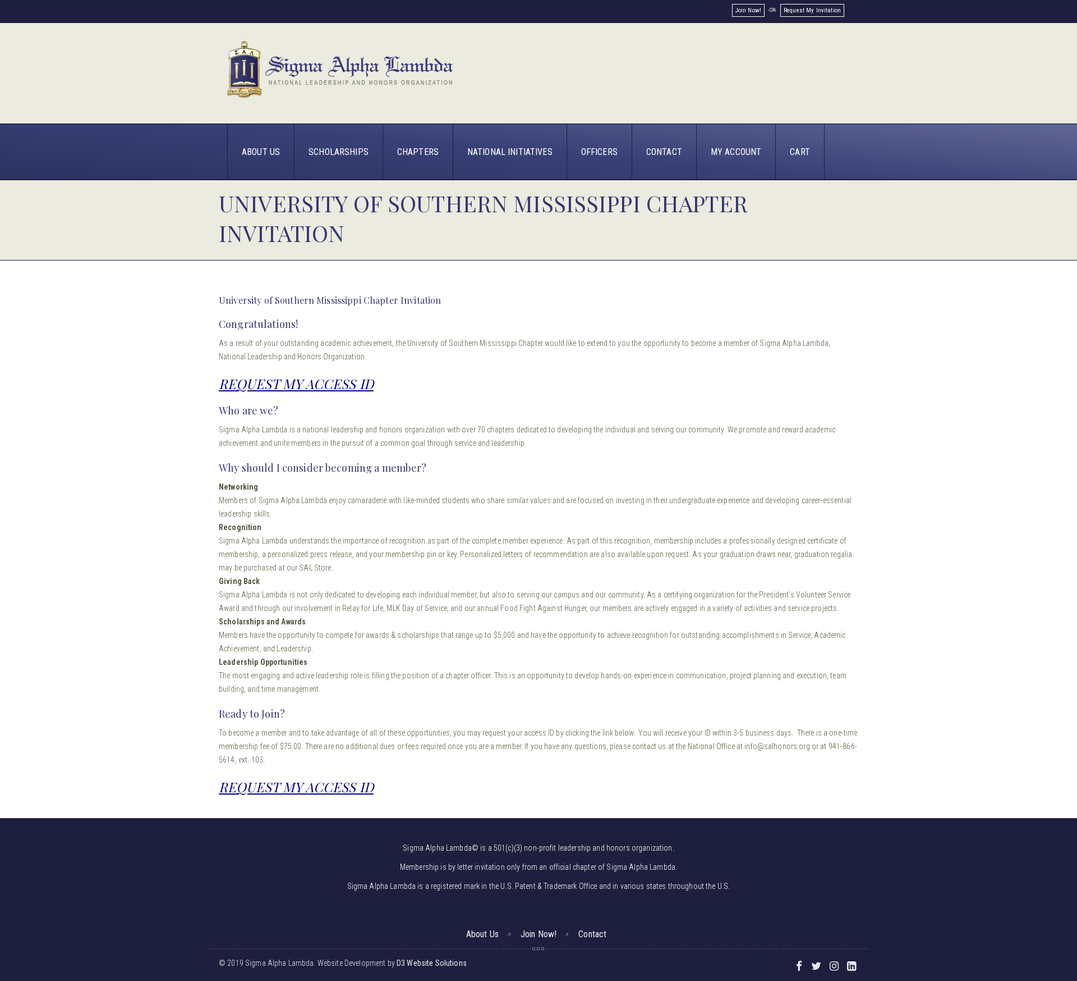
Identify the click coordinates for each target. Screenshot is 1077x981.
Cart (800, 152)
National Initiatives (510, 152)
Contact (664, 152)
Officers (599, 152)
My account (736, 152)
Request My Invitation (812, 10)
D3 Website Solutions (432, 963)
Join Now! (748, 10)
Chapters (418, 152)
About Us (261, 152)
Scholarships (339, 152)
